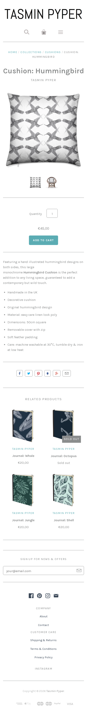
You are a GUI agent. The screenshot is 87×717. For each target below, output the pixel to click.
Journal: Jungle (23, 520)
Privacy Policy (43, 657)
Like (19, 373)
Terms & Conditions (43, 649)
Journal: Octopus (64, 456)
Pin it (38, 373)
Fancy (47, 373)
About (44, 616)
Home (12, 52)
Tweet (29, 373)
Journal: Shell (64, 520)
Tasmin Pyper (43, 80)
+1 (56, 373)
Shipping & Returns (43, 640)
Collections (30, 52)
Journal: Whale (23, 456)
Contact (43, 625)
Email (67, 373)
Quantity (35, 214)
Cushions (53, 52)
